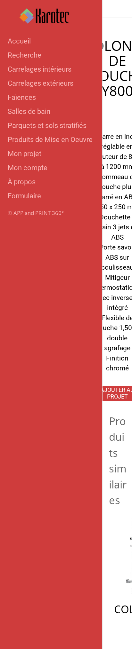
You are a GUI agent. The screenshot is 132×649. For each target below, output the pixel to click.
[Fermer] (111, 9)
